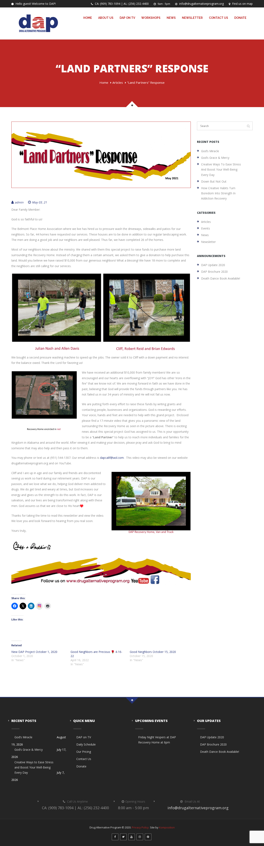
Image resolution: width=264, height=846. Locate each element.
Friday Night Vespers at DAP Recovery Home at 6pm (157, 739)
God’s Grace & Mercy (215, 158)
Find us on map (242, 4)
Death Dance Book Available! (220, 278)
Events (205, 228)
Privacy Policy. (140, 827)
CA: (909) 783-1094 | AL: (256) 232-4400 (121, 4)
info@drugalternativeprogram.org (201, 4)
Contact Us (218, 17)
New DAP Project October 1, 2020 (34, 652)
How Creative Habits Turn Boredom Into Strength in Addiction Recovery (218, 193)
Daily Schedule (86, 744)
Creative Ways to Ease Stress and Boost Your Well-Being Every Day (221, 169)
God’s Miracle (210, 151)
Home (87, 17)
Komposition (167, 827)
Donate (240, 17)
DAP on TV (127, 17)
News (171, 17)
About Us (105, 17)
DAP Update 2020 (213, 265)
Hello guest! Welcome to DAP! (35, 4)
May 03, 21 (39, 202)
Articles (117, 82)
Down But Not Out (213, 181)
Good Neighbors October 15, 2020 (153, 652)
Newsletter (192, 17)
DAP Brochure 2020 (214, 272)
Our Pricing (83, 752)
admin (19, 202)
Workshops (150, 17)
